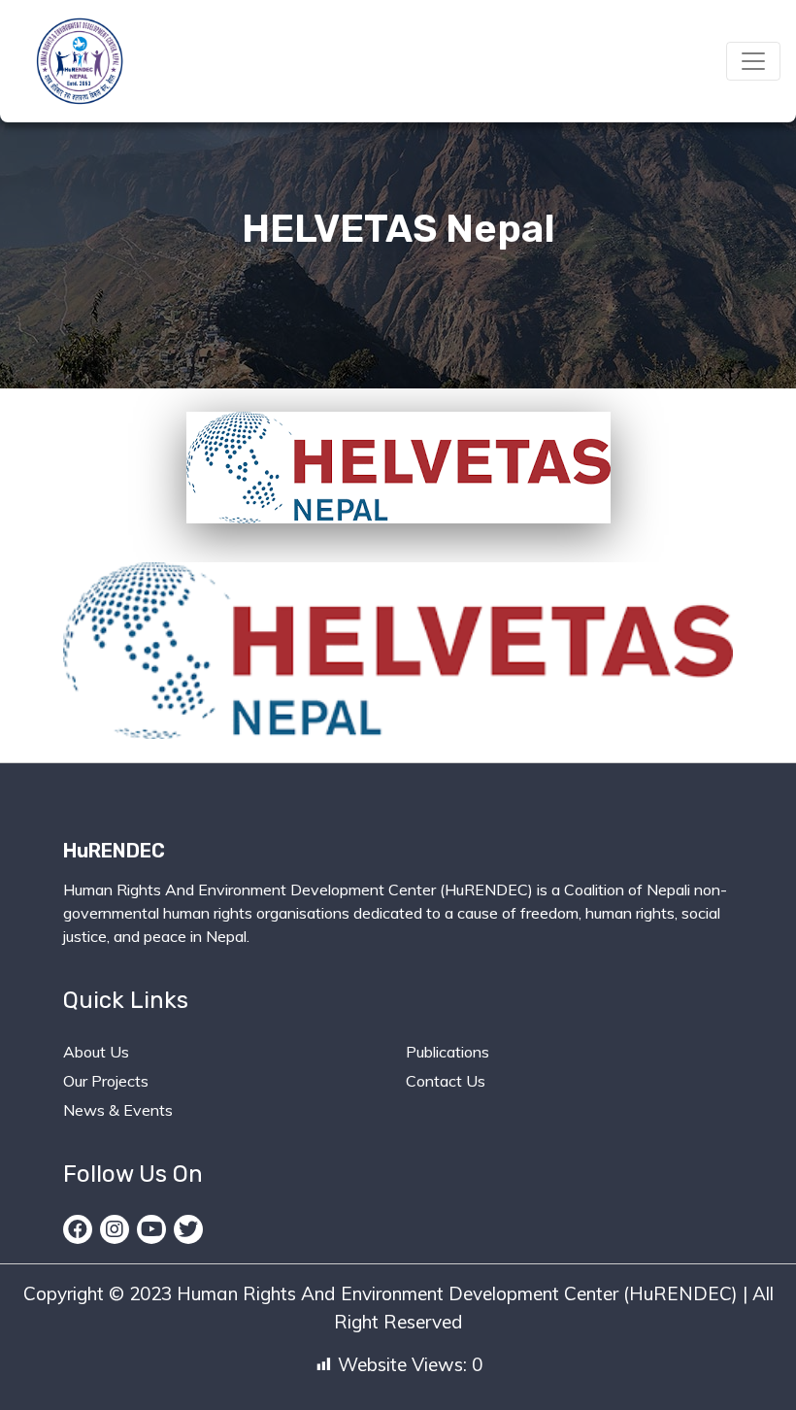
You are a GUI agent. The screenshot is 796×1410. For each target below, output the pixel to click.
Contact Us (445, 1081)
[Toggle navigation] (753, 61)
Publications (447, 1051)
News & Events (118, 1110)
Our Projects (106, 1081)
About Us (96, 1051)
